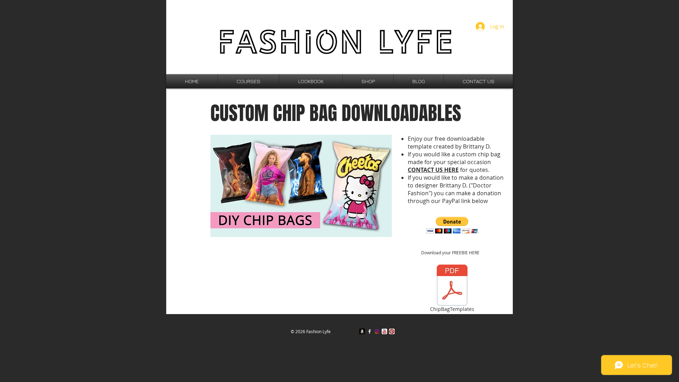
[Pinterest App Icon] (392, 331)
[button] (452, 225)
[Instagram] (377, 331)
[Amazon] (362, 331)
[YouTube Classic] (384, 331)
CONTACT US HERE (433, 170)
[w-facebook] (369, 331)
